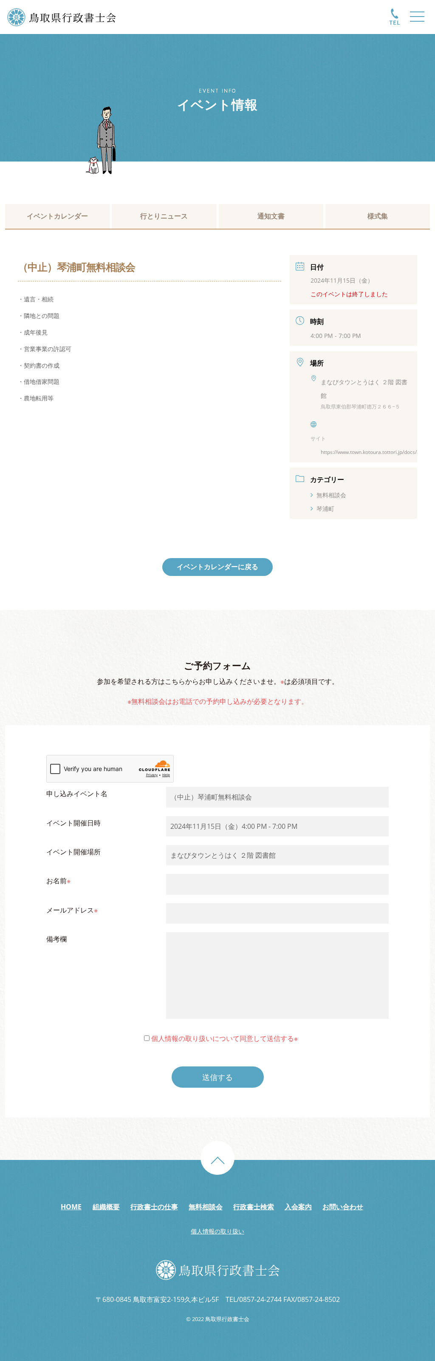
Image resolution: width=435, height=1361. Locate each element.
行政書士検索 (253, 1206)
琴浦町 (325, 509)
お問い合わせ (342, 1206)
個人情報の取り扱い (217, 1231)
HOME (71, 1206)
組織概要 (106, 1206)
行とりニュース (164, 216)
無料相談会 (331, 495)
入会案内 (298, 1206)
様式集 (377, 216)
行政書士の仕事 (154, 1206)
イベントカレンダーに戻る (217, 566)
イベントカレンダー (57, 216)
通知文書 (271, 216)
